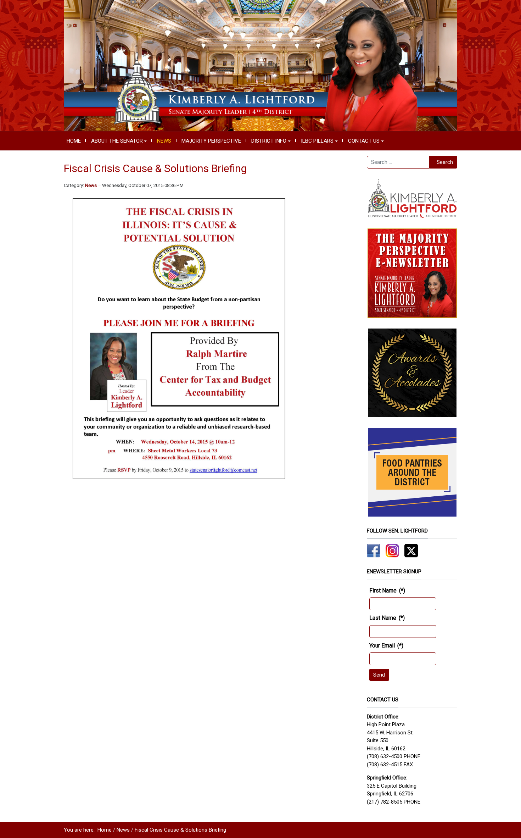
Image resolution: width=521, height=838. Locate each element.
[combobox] (398, 162)
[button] (119, 141)
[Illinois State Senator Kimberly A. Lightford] (260, 65)
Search (445, 162)
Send (379, 675)
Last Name (387, 617)
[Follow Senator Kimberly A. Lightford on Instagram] (392, 550)
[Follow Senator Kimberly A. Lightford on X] (411, 550)
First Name (387, 590)
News (91, 185)
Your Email (386, 645)
